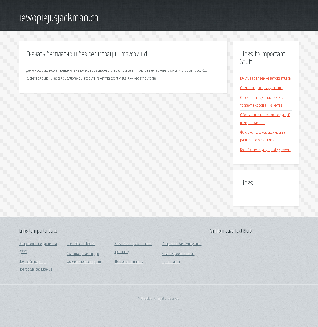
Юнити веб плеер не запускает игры (265, 78)
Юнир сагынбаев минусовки (181, 244)
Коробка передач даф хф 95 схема (265, 150)
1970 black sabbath (81, 244)
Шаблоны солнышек (128, 262)
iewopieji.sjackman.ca (58, 18)
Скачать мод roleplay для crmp (261, 88)
